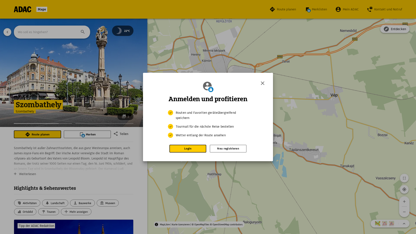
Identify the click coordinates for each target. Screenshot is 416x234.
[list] (208, 124)
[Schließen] (262, 83)
